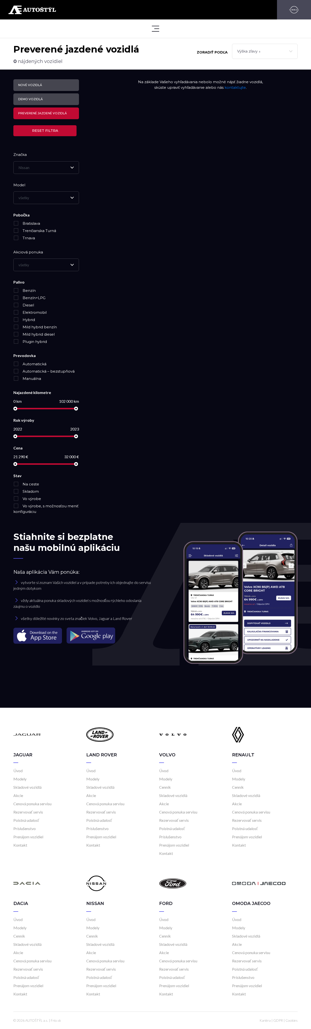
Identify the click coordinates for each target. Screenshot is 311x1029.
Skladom (30, 491)
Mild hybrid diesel (38, 334)
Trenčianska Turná (39, 230)
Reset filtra (45, 130)
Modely (19, 779)
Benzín (29, 290)
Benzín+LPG (33, 297)
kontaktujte (235, 87)
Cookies (291, 1020)
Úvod (18, 770)
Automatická (34, 364)
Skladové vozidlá (27, 787)
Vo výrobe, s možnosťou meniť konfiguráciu (45, 509)
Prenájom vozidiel (28, 836)
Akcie (18, 795)
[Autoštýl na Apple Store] (38, 635)
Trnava (28, 238)
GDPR (278, 1020)
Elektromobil (34, 312)
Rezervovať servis (28, 812)
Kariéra (265, 1020)
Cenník (165, 787)
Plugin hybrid (34, 341)
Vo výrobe (31, 498)
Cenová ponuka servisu (32, 803)
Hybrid (28, 319)
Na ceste (30, 484)
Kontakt (20, 845)
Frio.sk (56, 1020)
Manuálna (31, 378)
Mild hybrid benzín (39, 327)
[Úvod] (27, 734)
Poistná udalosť (26, 820)
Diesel (28, 305)
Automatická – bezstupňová (48, 371)
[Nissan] (294, 9)
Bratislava (31, 223)
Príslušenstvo (24, 828)
